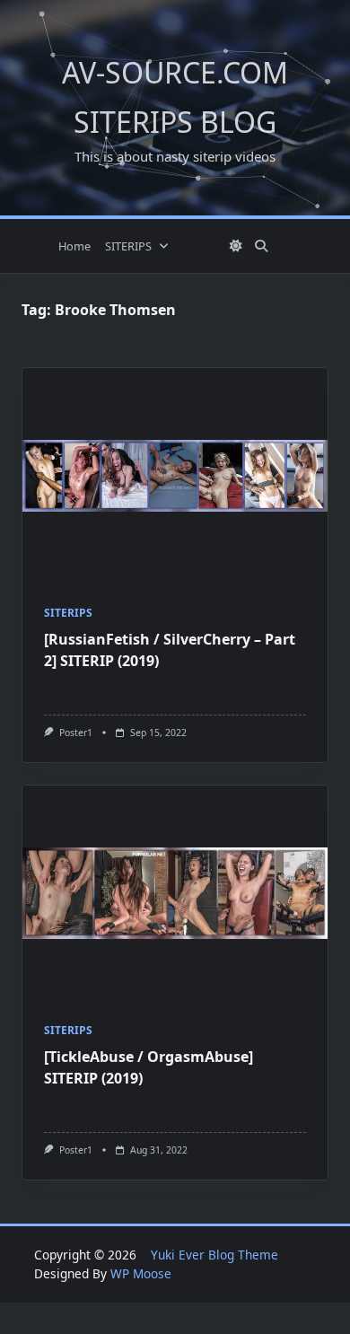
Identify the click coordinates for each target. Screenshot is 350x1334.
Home (74, 246)
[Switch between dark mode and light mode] (236, 246)
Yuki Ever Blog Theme (214, 1254)
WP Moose (140, 1273)
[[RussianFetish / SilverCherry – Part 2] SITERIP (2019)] (175, 476)
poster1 (75, 732)
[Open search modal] (261, 246)
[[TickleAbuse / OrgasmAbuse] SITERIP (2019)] (175, 893)
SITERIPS (128, 246)
